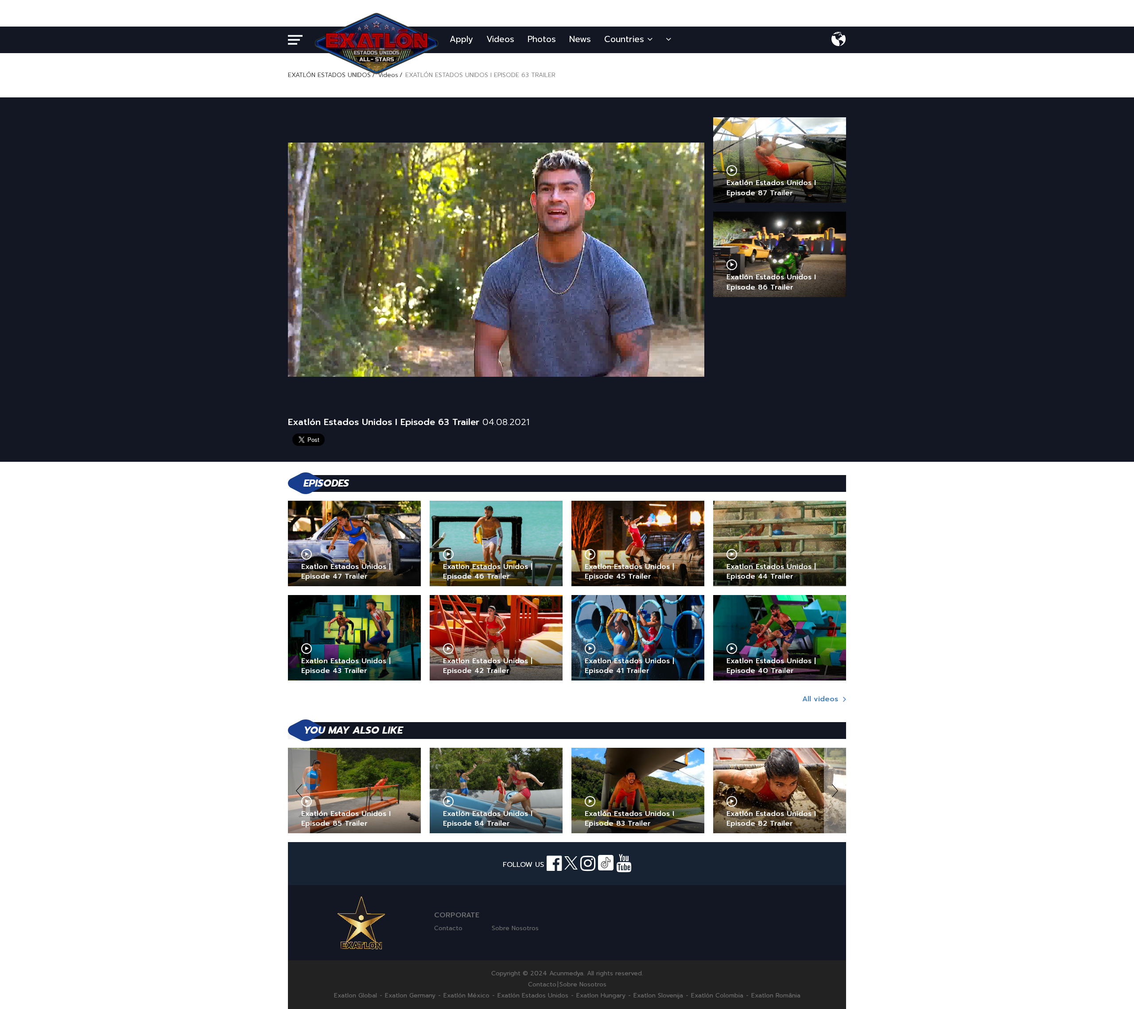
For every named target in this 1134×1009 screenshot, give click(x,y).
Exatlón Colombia (717, 995)
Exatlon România (775, 995)
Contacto (448, 928)
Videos (500, 39)
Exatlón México (466, 995)
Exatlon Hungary (600, 995)
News (580, 39)
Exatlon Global (355, 995)
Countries (625, 39)
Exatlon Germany (410, 995)
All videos (821, 699)
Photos (542, 39)
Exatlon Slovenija (658, 995)
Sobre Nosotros (515, 928)
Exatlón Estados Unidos (532, 995)
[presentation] (299, 790)
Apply (461, 39)
